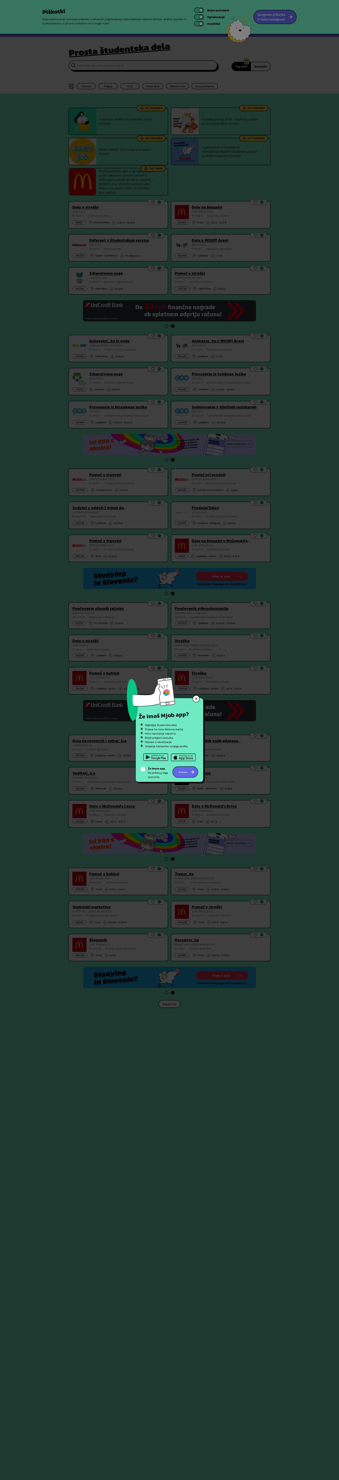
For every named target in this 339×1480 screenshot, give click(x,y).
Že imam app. (157, 768)
